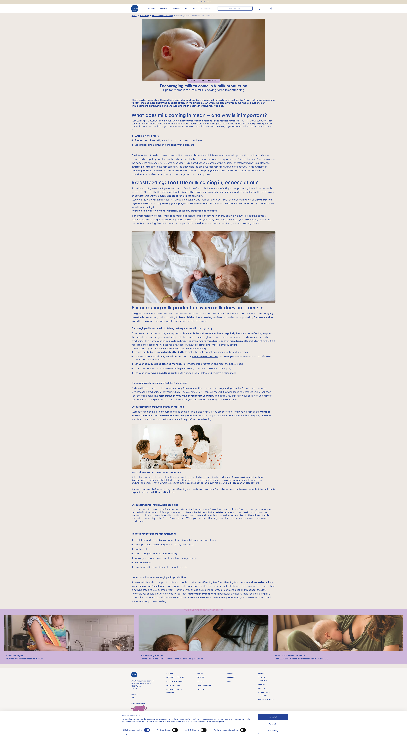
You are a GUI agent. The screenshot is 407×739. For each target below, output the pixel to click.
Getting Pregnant (175, 677)
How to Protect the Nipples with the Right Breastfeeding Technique (172, 659)
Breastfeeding (204, 685)
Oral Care (202, 689)
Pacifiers (201, 677)
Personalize (273, 724)
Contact (231, 677)
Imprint (261, 684)
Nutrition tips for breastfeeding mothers (24, 659)
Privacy (261, 688)
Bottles (200, 681)
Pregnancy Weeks (174, 681)
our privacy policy (217, 721)
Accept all (273, 717)
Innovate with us (266, 700)
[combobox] (235, 8)
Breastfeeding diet (15, 655)
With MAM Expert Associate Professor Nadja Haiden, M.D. (302, 659)
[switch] (175, 730)
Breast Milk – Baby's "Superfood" (291, 655)
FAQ (229, 681)
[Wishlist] (259, 8)
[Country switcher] (271, 8)
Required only (273, 731)
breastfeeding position (205, 356)
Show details (126, 735)
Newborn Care (173, 685)
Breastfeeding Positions (152, 655)
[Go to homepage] (134, 8)
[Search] (250, 8)
